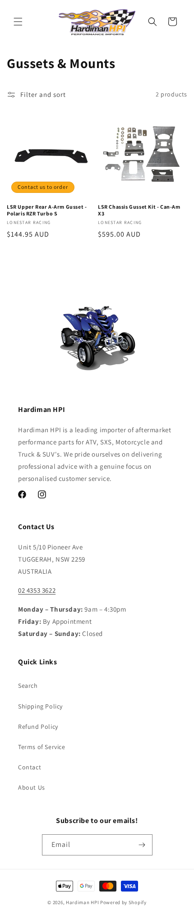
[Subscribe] (142, 844)
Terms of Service (41, 747)
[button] (18, 22)
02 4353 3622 (36, 590)
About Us (31, 787)
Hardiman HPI (82, 902)
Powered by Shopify (123, 902)
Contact (29, 767)
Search (28, 685)
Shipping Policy (40, 706)
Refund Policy (38, 726)
